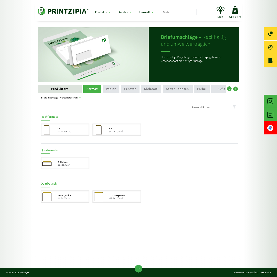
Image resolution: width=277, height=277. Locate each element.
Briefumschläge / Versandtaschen (60, 97)
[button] (230, 88)
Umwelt (144, 12)
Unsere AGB (265, 272)
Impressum (239, 272)
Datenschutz (252, 272)
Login (220, 16)
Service (123, 12)
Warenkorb (235, 13)
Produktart (60, 89)
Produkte (101, 12)
